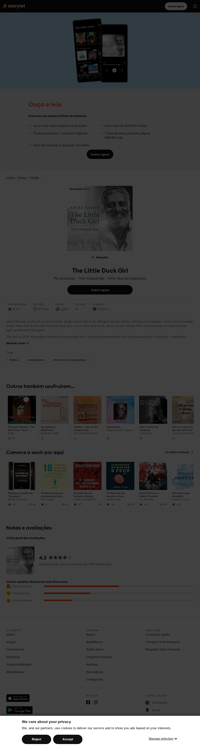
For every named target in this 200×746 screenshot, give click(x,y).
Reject (36, 739)
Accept (67, 739)
